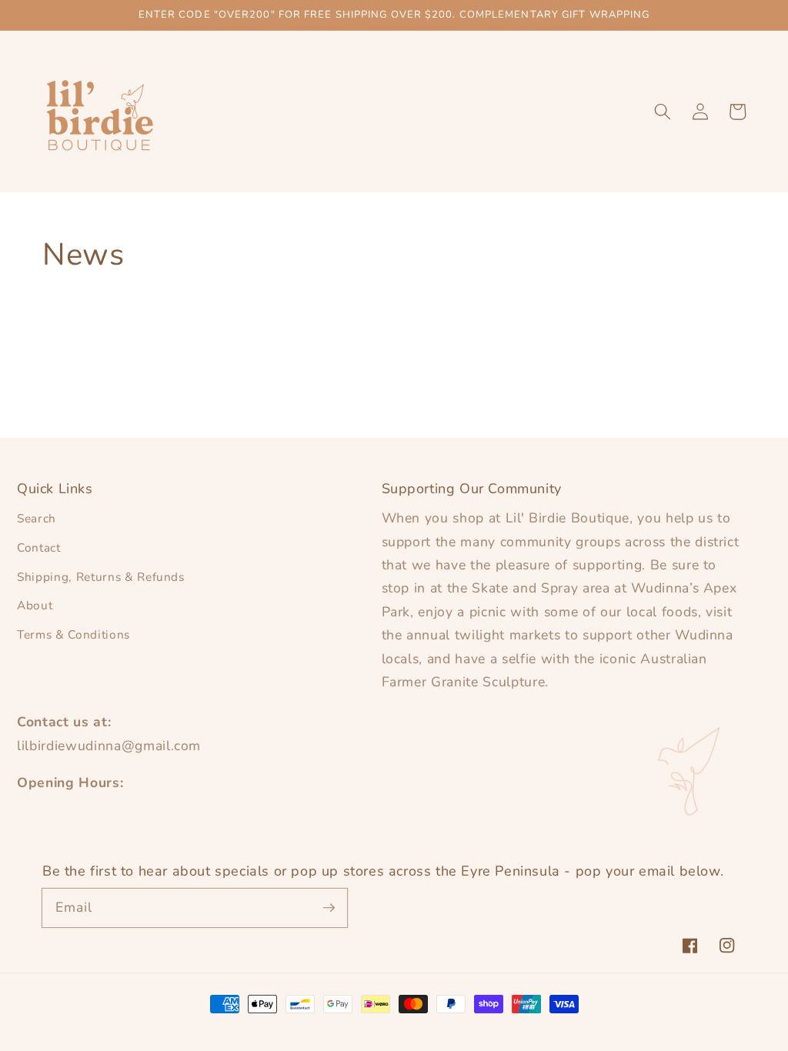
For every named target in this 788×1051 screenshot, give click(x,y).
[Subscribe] (328, 907)
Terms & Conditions (73, 634)
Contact (39, 547)
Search (36, 518)
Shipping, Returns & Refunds (101, 577)
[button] (662, 111)
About (34, 605)
